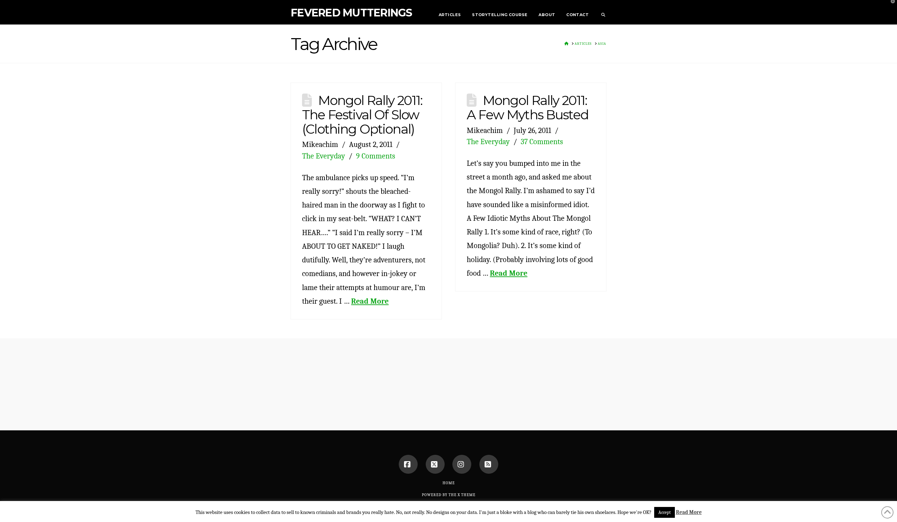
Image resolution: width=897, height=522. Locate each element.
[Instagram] (461, 464)
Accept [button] (664, 512)
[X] (435, 464)
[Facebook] (408, 464)
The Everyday (323, 155)
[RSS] (488, 464)
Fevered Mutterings (351, 13)
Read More (370, 301)
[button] (890, 6)
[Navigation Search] (600, 12)
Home (449, 483)
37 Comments (542, 141)
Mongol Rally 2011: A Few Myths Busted (527, 107)
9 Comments (375, 155)
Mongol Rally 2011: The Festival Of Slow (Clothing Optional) (362, 114)
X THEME (466, 495)
